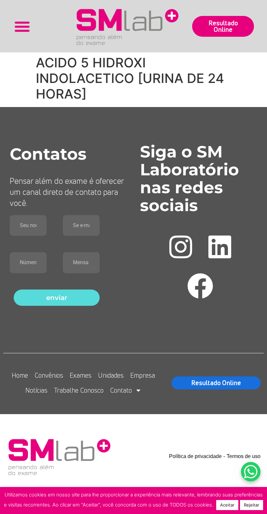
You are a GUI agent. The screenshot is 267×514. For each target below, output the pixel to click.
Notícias (36, 390)
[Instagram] (180, 246)
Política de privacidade (195, 456)
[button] (22, 26)
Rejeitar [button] (251, 504)
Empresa (142, 375)
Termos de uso (243, 456)
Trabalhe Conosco (79, 390)
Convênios (49, 375)
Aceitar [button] (227, 504)
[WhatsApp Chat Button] (250, 471)
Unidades (111, 375)
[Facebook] (200, 285)
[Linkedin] (219, 246)
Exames (80, 375)
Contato (121, 390)
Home (20, 375)
